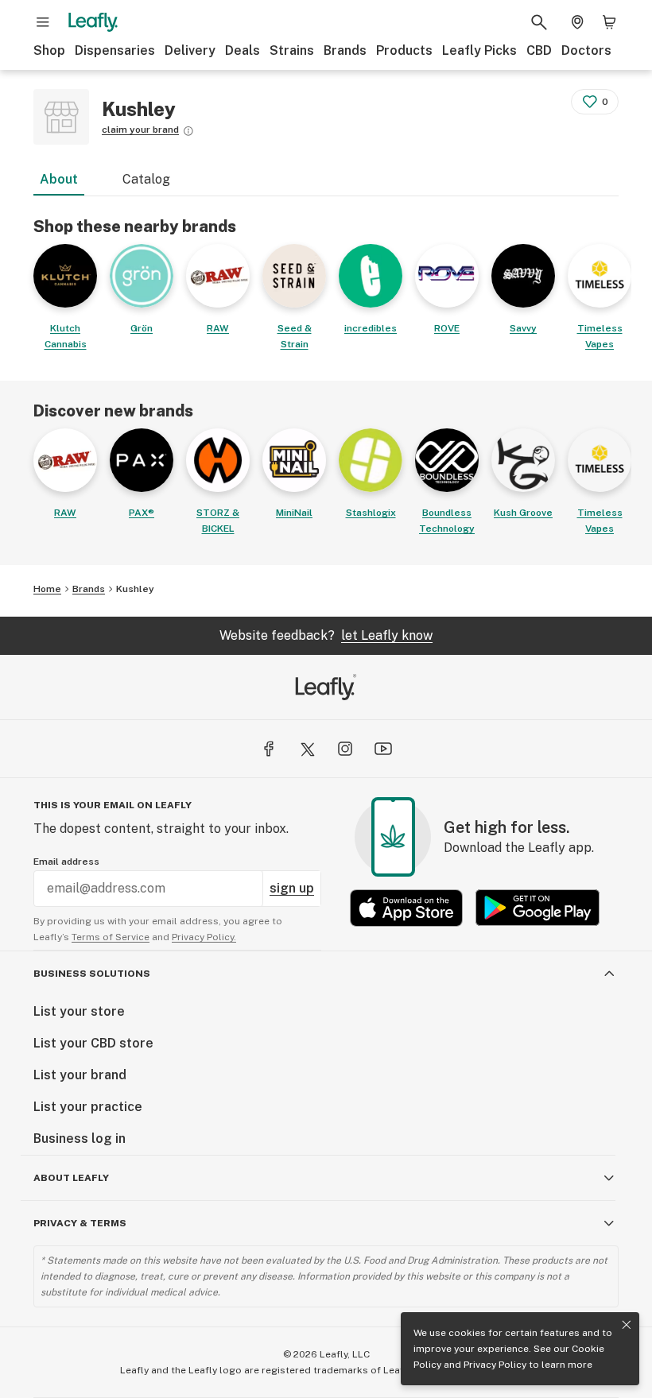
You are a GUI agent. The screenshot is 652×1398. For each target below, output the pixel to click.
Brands (345, 50)
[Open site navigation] (42, 22)
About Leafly (71, 1177)
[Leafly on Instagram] (345, 748)
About (59, 179)
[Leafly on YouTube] (383, 748)
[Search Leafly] (539, 22)
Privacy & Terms (79, 1223)
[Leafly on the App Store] (406, 908)
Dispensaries (115, 50)
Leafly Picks (479, 50)
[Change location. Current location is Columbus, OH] (577, 22)
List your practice (87, 1106)
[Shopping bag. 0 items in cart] (609, 22)
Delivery (190, 50)
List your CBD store (93, 1043)
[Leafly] (93, 22)
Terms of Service (110, 937)
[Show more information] (188, 131)
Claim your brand (140, 129)
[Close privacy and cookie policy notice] (626, 1325)
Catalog (146, 179)
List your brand (79, 1074)
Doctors (586, 50)
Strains (292, 50)
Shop (49, 50)
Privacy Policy (495, 1364)
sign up (292, 888)
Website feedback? (326, 635)
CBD (539, 50)
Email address (66, 861)
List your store (79, 1011)
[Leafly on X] (307, 748)
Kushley (135, 588)
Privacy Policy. (204, 937)
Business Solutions (91, 973)
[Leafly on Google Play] (537, 908)
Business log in (79, 1138)
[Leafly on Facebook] (269, 749)
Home (47, 588)
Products (404, 50)
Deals (242, 50)
